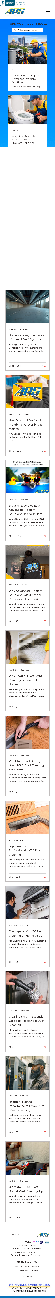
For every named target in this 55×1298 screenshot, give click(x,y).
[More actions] (45, 329)
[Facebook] (36, 1241)
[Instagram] (34, 1241)
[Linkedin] (38, 1241)
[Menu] (48, 13)
